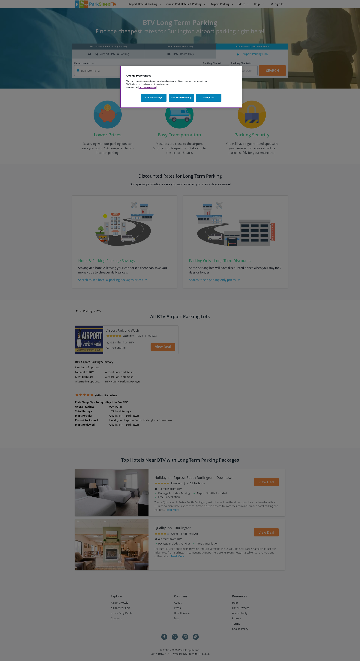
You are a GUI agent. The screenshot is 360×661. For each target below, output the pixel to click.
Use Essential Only (181, 97)
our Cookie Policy (147, 87)
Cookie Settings (154, 97)
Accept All (208, 97)
